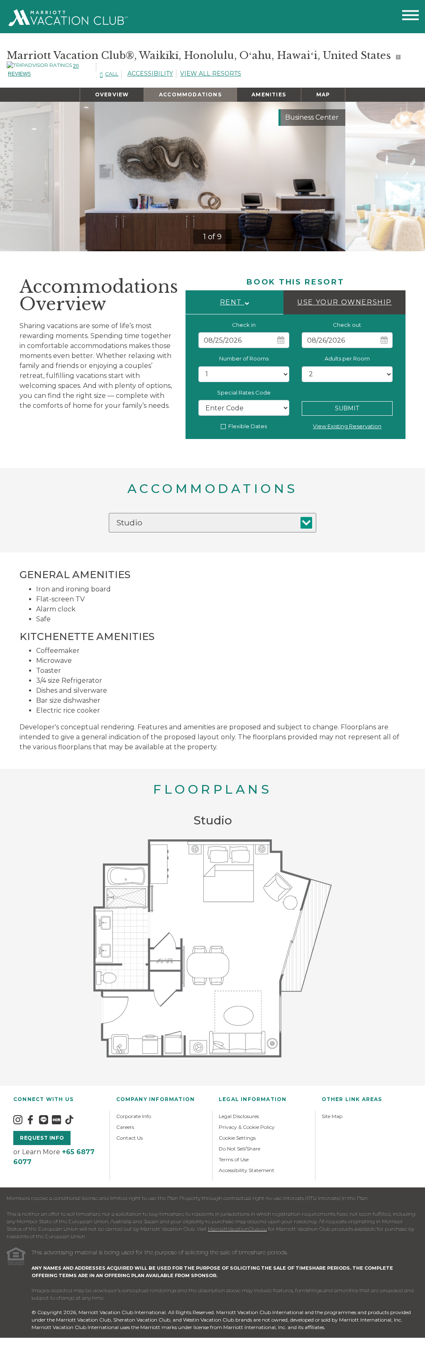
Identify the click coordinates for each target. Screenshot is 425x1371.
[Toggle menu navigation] (410, 16)
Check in (244, 324)
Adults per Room (347, 358)
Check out (347, 324)
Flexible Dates (247, 426)
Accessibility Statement (246, 1170)
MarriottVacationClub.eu (237, 1229)
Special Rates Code (244, 392)
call (111, 74)
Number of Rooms (244, 358)
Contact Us (129, 1138)
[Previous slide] (93, 176)
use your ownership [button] (344, 302)
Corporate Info (133, 1116)
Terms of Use (234, 1159)
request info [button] (42, 1138)
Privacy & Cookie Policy (247, 1127)
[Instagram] (17, 1119)
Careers (125, 1127)
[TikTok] (69, 1119)
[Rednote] (56, 1119)
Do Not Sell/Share (239, 1148)
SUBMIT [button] (347, 408)
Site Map (332, 1116)
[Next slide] (332, 176)
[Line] (43, 1119)
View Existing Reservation (347, 426)
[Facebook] (30, 1119)
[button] (234, 302)
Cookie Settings (237, 1138)
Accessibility (150, 73)
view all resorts (210, 73)
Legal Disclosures (239, 1116)
